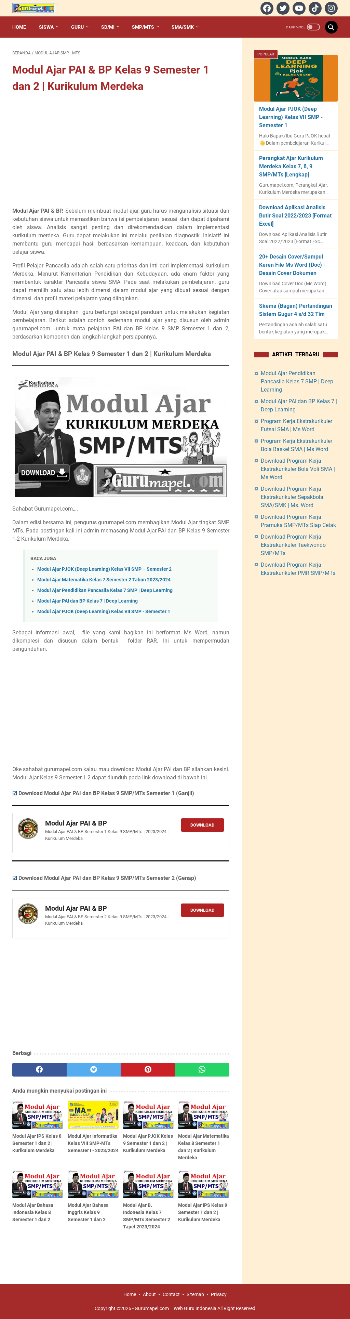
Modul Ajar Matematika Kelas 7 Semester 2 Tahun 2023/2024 (104, 580)
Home (19, 27)
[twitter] (282, 8)
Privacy (219, 1294)
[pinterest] (148, 1070)
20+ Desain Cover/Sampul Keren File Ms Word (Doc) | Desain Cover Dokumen (292, 264)
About (149, 1294)
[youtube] (298, 8)
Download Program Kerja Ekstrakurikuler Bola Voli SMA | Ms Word (298, 469)
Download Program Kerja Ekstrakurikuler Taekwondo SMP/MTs (293, 544)
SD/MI (108, 27)
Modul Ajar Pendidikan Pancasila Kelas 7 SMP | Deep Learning (105, 590)
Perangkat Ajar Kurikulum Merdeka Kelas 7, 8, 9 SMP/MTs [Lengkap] (291, 166)
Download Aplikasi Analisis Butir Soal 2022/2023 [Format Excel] (295, 215)
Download (202, 825)
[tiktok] (314, 8)
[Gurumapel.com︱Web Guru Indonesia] (38, 8)
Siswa (46, 27)
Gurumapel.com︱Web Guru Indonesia (175, 1308)
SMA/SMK (183, 27)
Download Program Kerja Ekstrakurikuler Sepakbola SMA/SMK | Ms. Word (292, 497)
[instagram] (330, 8)
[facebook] (266, 8)
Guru (77, 27)
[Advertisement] (120, 151)
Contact (171, 1294)
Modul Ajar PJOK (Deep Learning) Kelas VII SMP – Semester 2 (104, 569)
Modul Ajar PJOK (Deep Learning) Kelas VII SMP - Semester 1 (103, 612)
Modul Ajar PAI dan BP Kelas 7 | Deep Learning (87, 601)
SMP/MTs (143, 27)
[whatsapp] (202, 1070)
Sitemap (195, 1294)
